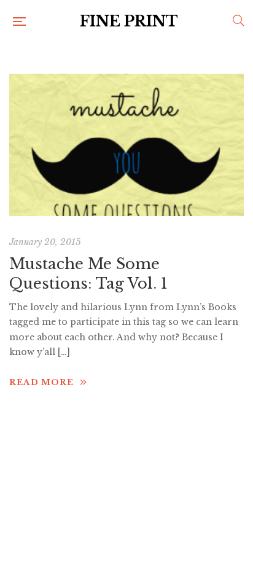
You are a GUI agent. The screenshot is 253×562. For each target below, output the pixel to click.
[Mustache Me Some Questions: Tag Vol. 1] (126, 145)
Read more (41, 382)
